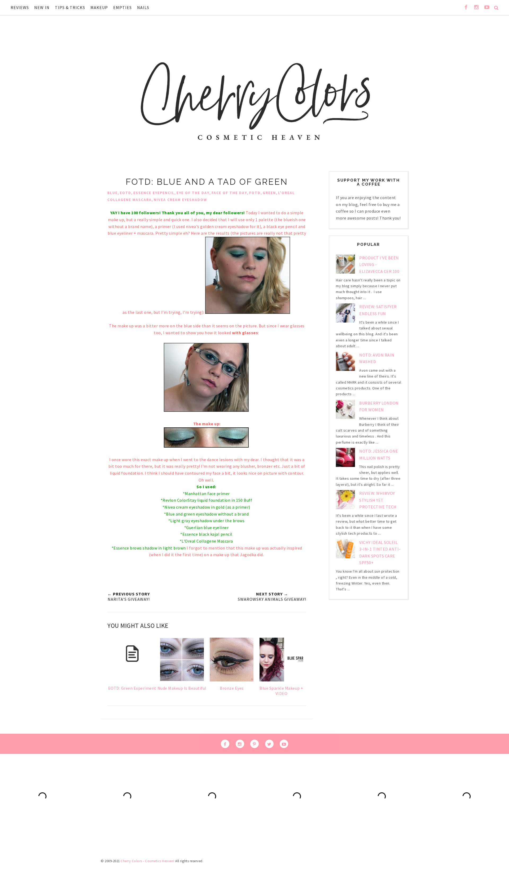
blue (112, 192)
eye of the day (193, 192)
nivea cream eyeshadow (180, 199)
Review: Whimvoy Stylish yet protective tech (378, 500)
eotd (125, 192)
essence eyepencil (153, 192)
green (269, 192)
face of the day (229, 192)
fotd (255, 192)
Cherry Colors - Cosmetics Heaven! (147, 861)
